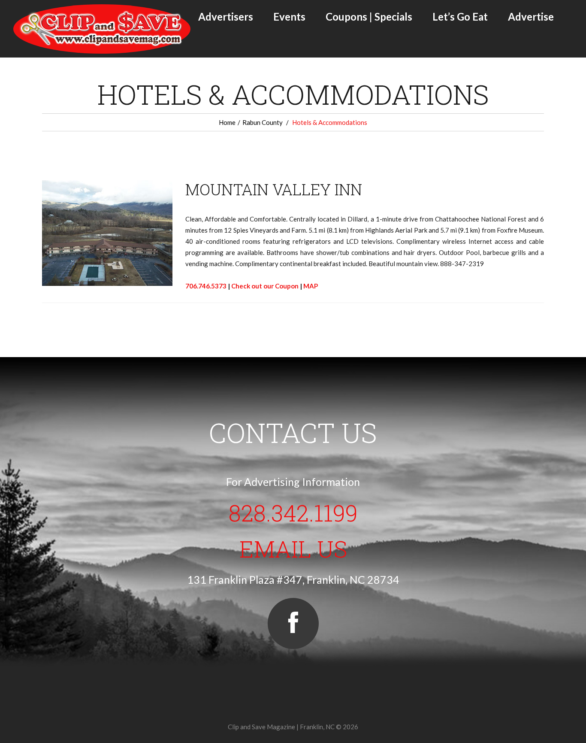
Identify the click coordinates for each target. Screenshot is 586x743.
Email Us (293, 549)
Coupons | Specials (369, 16)
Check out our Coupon (265, 286)
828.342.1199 (293, 512)
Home (227, 122)
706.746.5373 (206, 286)
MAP (310, 286)
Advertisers (225, 16)
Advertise (531, 16)
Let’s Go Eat (460, 16)
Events (289, 16)
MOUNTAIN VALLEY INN (273, 189)
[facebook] (293, 623)
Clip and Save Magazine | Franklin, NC (281, 727)
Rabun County (262, 122)
